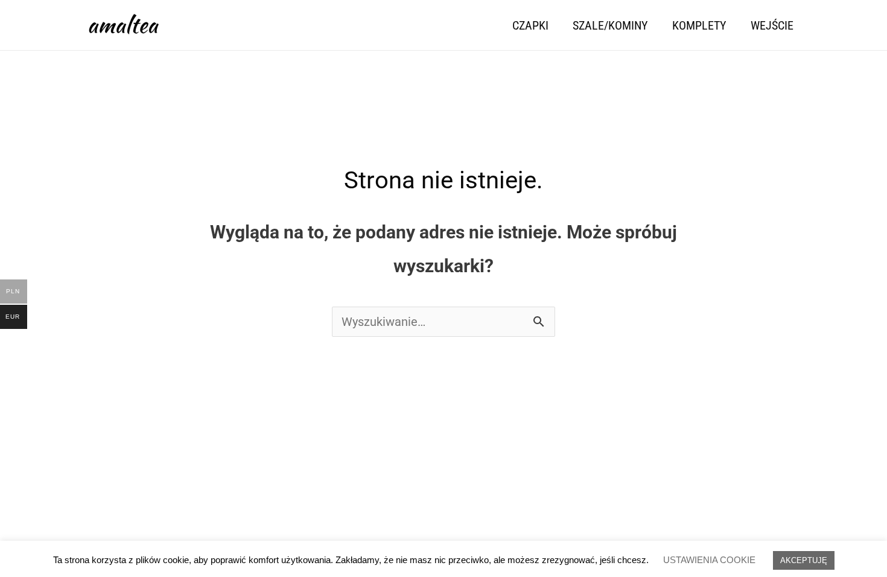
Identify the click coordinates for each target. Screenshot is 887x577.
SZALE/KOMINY (610, 25)
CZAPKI (530, 25)
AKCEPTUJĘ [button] (803, 560)
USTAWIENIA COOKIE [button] (709, 560)
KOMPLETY (699, 25)
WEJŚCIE (772, 25)
